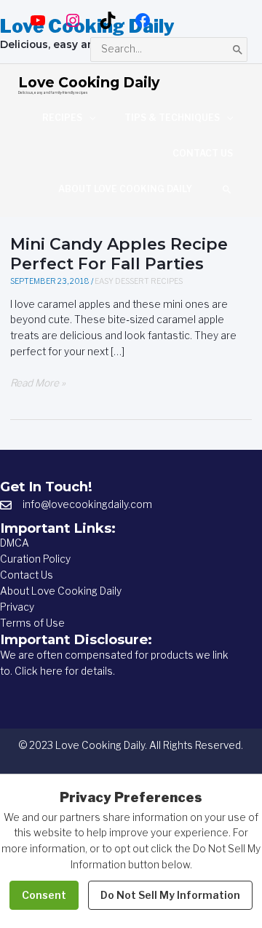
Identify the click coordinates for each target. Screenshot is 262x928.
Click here (39, 671)
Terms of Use (32, 623)
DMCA (14, 543)
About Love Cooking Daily (61, 591)
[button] (227, 189)
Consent (44, 895)
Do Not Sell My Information (170, 895)
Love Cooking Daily (88, 82)
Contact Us (26, 575)
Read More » (38, 384)
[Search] (238, 49)
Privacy (17, 607)
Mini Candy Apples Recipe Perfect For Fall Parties (119, 253)
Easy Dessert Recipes (139, 281)
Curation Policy (35, 559)
